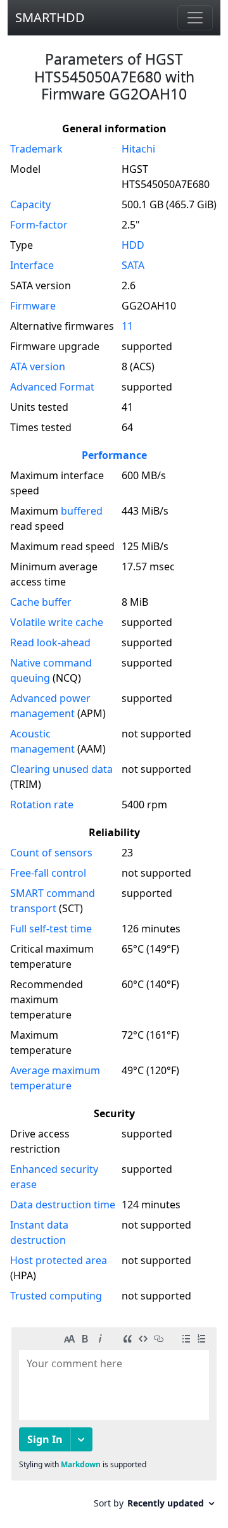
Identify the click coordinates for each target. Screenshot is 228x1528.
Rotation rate (41, 804)
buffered (82, 511)
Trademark (36, 149)
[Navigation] (195, 17)
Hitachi (138, 149)
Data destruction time (62, 1205)
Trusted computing (56, 1296)
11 (127, 326)
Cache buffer (41, 602)
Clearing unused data (61, 769)
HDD (133, 245)
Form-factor (39, 225)
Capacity (30, 204)
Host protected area (58, 1260)
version (37, 366)
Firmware (33, 306)
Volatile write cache (56, 622)
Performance (114, 455)
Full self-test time (51, 929)
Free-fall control (48, 873)
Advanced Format (52, 387)
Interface (32, 265)
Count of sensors (51, 853)
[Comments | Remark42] (114, 1422)
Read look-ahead (50, 642)
